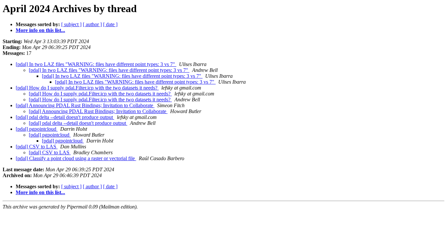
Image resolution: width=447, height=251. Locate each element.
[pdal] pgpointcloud (37, 129)
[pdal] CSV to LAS (37, 146)
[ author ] (92, 24)
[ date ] (110, 24)
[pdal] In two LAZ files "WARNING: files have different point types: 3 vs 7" (96, 64)
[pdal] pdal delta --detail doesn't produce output (65, 117)
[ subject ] (71, 24)
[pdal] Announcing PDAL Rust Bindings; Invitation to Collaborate (85, 105)
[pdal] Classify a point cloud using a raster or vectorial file (76, 158)
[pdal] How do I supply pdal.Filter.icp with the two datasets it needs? (87, 88)
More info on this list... (40, 30)
